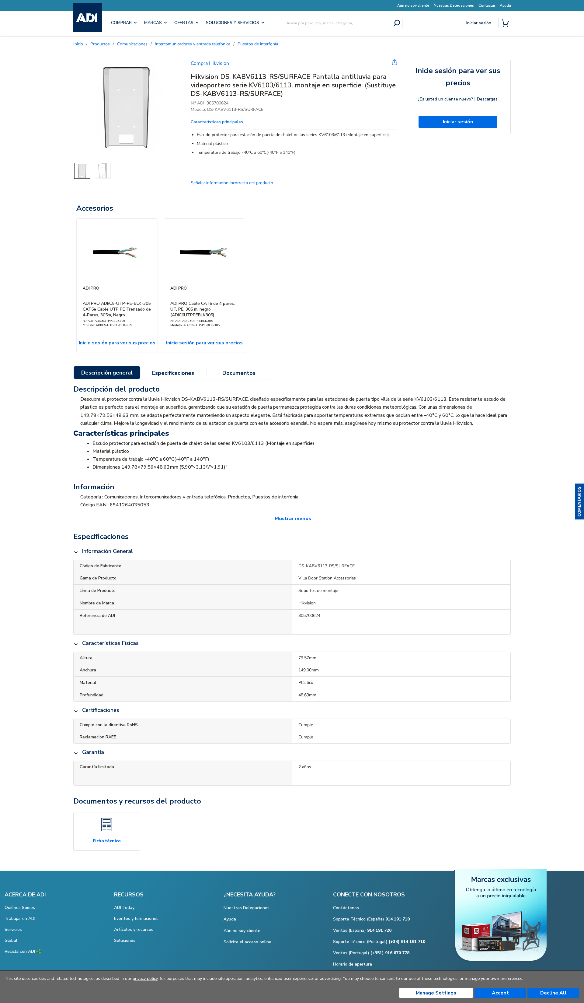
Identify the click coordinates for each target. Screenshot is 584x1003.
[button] (579, 501)
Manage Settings (436, 993)
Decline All (553, 993)
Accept (500, 993)
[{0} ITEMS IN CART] (506, 23)
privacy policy (145, 978)
